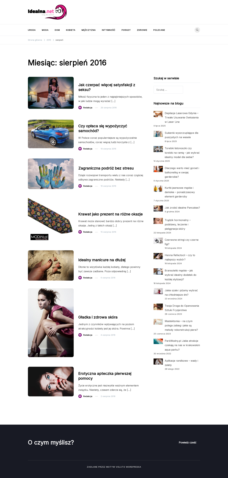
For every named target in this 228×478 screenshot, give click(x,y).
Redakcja (87, 107)
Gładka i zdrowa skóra (98, 317)
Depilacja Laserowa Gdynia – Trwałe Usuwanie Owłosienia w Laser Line (182, 117)
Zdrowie (142, 30)
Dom (57, 30)
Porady (126, 30)
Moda (45, 30)
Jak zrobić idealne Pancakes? (182, 207)
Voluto (120, 467)
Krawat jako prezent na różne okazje (110, 214)
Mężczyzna (89, 30)
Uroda (32, 30)
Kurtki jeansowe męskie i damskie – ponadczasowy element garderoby (180, 192)
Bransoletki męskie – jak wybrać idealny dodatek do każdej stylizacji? (180, 275)
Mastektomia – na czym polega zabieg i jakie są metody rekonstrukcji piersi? (181, 325)
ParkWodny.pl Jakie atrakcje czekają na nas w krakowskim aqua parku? (182, 345)
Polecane (159, 30)
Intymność (108, 30)
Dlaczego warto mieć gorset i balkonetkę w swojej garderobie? (182, 172)
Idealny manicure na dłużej (101, 260)
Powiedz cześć (187, 442)
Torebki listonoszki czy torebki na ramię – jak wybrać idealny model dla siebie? (182, 152)
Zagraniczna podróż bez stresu (106, 168)
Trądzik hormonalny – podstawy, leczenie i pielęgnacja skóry (178, 224)
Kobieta (70, 30)
